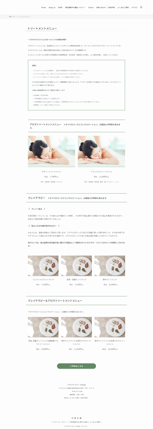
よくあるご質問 (95, 422)
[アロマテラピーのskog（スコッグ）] (19, 7)
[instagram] (72, 418)
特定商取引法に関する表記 (78, 422)
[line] (75, 418)
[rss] (78, 418)
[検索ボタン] (141, 7)
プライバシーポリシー (60, 422)
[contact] (81, 418)
